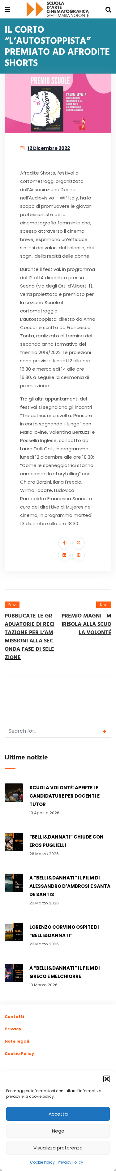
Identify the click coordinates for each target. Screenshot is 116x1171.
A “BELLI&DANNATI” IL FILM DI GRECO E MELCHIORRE (64, 972)
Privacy (13, 1029)
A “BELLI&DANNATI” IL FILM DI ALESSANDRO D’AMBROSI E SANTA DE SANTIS (69, 886)
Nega (58, 1131)
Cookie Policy (42, 1162)
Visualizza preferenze (58, 1148)
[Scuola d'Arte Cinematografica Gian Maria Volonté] (58, 9)
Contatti (14, 1017)
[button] (107, 1079)
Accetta (58, 1114)
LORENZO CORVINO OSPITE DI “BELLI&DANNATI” (64, 931)
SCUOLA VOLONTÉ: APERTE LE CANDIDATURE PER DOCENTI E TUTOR (64, 795)
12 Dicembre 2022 (49, 148)
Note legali (17, 1041)
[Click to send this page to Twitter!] (78, 543)
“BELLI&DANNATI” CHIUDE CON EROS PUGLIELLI (66, 841)
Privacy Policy (70, 1162)
